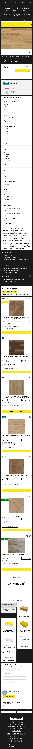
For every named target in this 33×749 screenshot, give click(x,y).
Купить (19, 71)
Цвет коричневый (9, 291)
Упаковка (18, 97)
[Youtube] (16, 741)
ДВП (6, 149)
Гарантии (6, 276)
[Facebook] (10, 741)
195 (6, 201)
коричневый (8, 196)
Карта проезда (16, 730)
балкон (7, 158)
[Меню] (2, 2)
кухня (7, 154)
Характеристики (8, 97)
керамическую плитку (12, 238)
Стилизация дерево (10, 294)
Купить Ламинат (16, 580)
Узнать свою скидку (17, 52)
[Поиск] (31, 2)
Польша (7, 128)
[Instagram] (19, 741)
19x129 (7, 191)
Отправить (8, 696)
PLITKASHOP (16, 718)
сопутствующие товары (24, 639)
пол (6, 156)
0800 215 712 (16, 736)
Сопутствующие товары (8, 604)
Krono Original (9, 117)
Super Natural (8, 123)
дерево (7, 176)
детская (7, 166)
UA (19, 2)
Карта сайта (13, 722)
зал (6, 162)
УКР (19, 724)
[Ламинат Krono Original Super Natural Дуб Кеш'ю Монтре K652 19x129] (16, 38)
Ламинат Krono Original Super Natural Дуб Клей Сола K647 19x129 (24, 711)
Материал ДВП (24, 294)
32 (6, 144)
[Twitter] (13, 741)
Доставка (6, 252)
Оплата (5, 265)
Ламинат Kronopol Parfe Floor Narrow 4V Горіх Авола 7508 (9, 711)
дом (6, 164)
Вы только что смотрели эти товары (8, 610)
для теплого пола (10, 181)
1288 (6, 133)
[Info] (13, 2)
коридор (7, 160)
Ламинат (7, 112)
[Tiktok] (22, 741)
